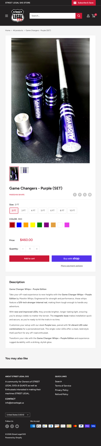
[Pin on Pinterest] (80, 194)
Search (58, 381)
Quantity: (13, 249)
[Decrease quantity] (23, 249)
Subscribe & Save (85, 3)
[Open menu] (6, 16)
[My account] (88, 15)
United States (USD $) (15, 415)
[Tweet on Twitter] (85, 194)
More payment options (72, 265)
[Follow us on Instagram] (12, 426)
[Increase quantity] (37, 249)
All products (18, 30)
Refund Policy (61, 394)
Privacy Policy (61, 390)
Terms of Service (63, 385)
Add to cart (29, 258)
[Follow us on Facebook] (7, 426)
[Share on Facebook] (75, 194)
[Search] (78, 16)
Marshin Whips (16, 195)
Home (7, 30)
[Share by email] (90, 194)
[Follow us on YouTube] (17, 426)
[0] (93, 15)
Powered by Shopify (13, 438)
